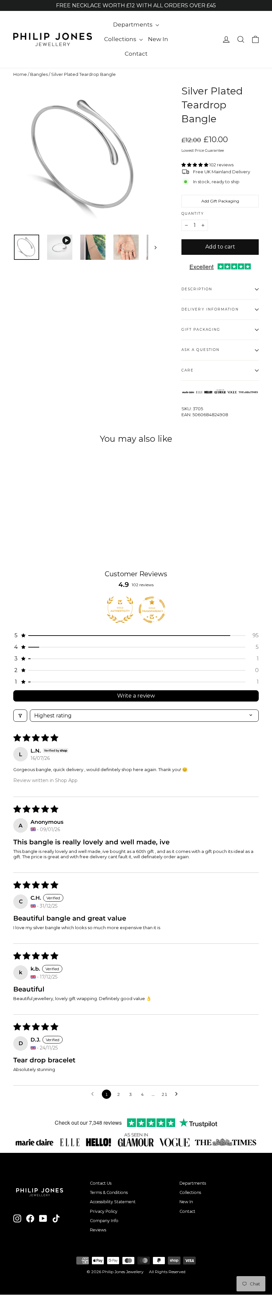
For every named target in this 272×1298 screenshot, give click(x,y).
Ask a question (200, 350)
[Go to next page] (178, 1094)
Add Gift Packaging (220, 200)
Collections (121, 39)
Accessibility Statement (113, 1201)
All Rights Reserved (167, 1271)
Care (187, 370)
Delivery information (210, 309)
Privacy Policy (103, 1211)
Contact (136, 53)
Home (20, 74)
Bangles (39, 74)
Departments (133, 24)
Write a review (136, 696)
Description (196, 289)
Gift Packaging (200, 329)
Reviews (98, 1229)
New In (158, 39)
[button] (195, 164)
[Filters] (20, 715)
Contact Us (100, 1183)
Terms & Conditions (109, 1192)
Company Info (104, 1220)
